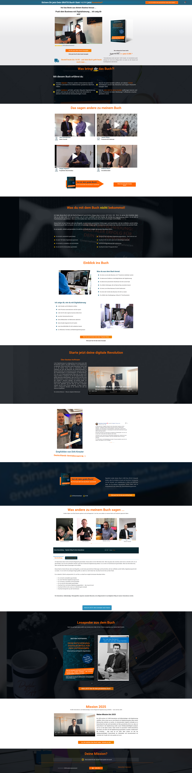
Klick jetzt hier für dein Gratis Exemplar (78, 54)
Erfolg (114, 550)
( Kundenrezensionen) (68, 45)
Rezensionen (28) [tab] (71, 558)
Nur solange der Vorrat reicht (121, 50)
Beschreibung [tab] (58, 558)
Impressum (128, 767)
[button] (78, 30)
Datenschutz (121, 767)
